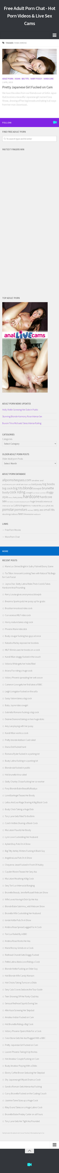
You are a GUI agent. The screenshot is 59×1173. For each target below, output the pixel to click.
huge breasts (36, 501)
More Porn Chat (12, 536)
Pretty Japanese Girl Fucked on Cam (27, 87)
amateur (35, 480)
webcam (37, 514)
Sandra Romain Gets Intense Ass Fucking (23, 1086)
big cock (7, 488)
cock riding (17, 492)
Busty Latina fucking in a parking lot (21, 760)
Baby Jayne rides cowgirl (16, 705)
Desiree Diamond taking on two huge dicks (24, 719)
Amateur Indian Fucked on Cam (19, 1017)
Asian (17, 78)
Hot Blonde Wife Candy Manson (19, 975)
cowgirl (29, 492)
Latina (17, 505)
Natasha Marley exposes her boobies (22, 643)
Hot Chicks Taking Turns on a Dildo (21, 982)
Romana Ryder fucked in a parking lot (22, 753)
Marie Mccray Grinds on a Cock (19, 948)
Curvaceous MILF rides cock (18, 615)
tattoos (14, 514)
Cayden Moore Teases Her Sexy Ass (21, 871)
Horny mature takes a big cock (19, 622)
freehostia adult (6, 1133)
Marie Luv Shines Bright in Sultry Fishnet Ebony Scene (29, 566)
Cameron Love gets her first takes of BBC (23, 684)
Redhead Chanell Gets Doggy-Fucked (22, 954)
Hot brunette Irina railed (16, 774)
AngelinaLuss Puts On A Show (18, 857)
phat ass (49, 505)
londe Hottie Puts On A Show (18, 920)
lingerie (24, 505)
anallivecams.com (9, 484)
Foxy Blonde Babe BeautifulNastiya (21, 788)
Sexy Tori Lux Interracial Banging (20, 885)
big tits (18, 488)
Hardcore (49, 78)
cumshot (43, 493)
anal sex (20, 484)
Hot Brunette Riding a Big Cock (19, 1024)
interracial (48, 501)
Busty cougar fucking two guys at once (23, 636)
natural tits (36, 505)
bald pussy (36, 484)
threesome (28, 514)
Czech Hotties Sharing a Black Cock (21, 823)
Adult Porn (7, 78)
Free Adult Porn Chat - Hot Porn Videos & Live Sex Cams (29, 15)
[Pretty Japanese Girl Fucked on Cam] (29, 61)
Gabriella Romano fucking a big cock (22, 712)
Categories (7, 439)
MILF (30, 506)
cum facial (36, 493)
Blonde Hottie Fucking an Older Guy (21, 968)
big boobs (48, 484)
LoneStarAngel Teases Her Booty (20, 795)
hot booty (10, 502)
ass (29, 484)
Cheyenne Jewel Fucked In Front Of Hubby (24, 864)
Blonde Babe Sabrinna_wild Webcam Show (25, 906)
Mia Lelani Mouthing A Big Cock (19, 878)
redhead (30, 510)
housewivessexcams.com (22, 502)
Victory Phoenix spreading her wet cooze (24, 677)
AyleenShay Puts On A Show (17, 844)
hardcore (31, 496)
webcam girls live (39, 1133)
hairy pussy (18, 497)
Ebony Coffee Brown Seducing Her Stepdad (25, 1072)
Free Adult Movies (29, 1133)
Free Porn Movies (13, 529)
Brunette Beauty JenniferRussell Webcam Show (26, 892)
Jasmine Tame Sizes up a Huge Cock (21, 1100)
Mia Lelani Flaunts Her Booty (18, 830)
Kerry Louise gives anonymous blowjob (23, 594)
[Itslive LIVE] (55, 122)
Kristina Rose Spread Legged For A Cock (23, 927)
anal (41, 480)
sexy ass (38, 509)
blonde (28, 488)
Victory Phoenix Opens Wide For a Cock (23, 1031)
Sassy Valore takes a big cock (18, 698)
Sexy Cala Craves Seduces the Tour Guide (23, 989)
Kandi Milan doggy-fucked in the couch (23, 656)
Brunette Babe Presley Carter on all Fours (24, 1114)
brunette (48, 488)
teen (21, 514)
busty (5, 492)
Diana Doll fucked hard (15, 746)
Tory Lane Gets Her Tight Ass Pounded (22, 1121)
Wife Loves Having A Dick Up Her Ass (21, 899)
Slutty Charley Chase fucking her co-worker (24, 781)
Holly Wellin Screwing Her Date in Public (20, 409)
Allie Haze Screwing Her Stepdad (19, 1010)
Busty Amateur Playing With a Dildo (21, 1065)
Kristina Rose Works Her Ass (17, 941)
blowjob (37, 488)
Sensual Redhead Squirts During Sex (21, 1003)
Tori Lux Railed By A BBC (16, 934)
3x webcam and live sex (17, 1133)
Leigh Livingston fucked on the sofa (21, 691)
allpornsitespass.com (16, 480)
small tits (49, 509)
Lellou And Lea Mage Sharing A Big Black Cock (26, 802)
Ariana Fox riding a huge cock (18, 670)
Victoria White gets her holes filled (20, 663)
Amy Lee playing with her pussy (19, 726)
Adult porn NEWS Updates (16, 403)
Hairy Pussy (36, 78)
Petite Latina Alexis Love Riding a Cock (22, 961)
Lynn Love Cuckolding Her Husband (21, 837)
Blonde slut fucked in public (17, 767)
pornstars (20, 510)
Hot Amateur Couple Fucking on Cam (22, 1058)
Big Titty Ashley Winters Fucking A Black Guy (25, 850)
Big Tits (25, 78)
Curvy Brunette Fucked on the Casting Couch (25, 1093)
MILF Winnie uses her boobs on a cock (22, 649)
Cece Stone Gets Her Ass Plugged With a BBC (25, 1038)
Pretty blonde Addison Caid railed (20, 740)
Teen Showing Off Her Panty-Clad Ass (21, 996)
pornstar (8, 509)
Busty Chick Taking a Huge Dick (19, 809)
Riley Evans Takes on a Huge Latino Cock (23, 1107)
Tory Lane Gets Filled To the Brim (19, 816)
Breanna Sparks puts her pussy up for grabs (25, 601)
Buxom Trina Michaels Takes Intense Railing (21, 423)
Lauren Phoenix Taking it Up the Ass (21, 1051)
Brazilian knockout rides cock (18, 608)
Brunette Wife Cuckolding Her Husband (23, 913)
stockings (6, 514)
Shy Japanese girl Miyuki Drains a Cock (23, 1079)
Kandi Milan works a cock (16, 733)
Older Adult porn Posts (12, 458)
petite (44, 506)
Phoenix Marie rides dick (16, 629)
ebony (10, 497)
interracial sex (7, 505)
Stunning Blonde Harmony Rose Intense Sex (22, 416)
